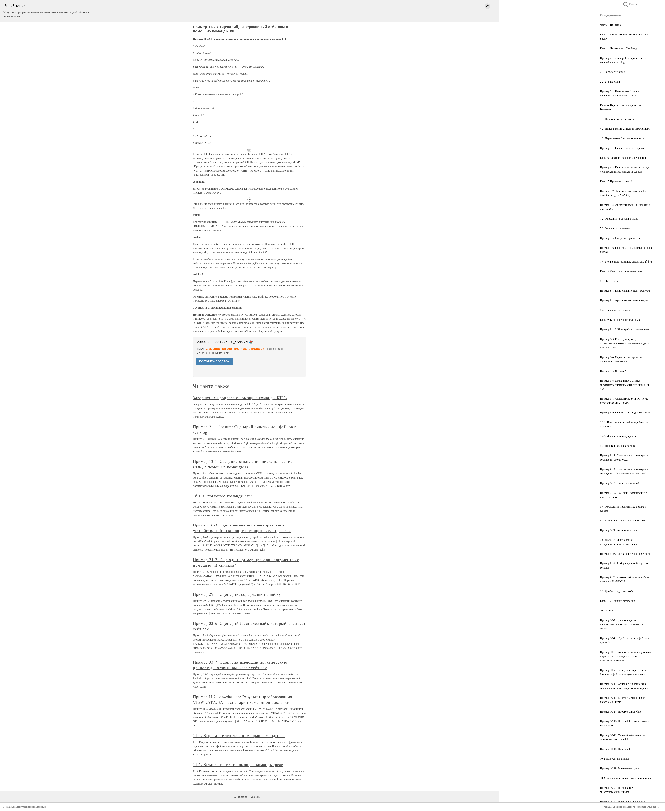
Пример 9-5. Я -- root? (613, 371)
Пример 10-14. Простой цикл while (620, 711)
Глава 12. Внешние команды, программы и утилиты (629, 807)
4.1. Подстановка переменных (618, 119)
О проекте (240, 796)
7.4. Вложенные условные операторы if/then (626, 261)
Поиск (629, 4)
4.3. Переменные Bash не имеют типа (622, 138)
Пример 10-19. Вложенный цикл (619, 768)
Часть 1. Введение (611, 24)
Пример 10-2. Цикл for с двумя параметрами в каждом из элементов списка (622, 624)
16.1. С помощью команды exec (223, 496)
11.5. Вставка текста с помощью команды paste (238, 764)
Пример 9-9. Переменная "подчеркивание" (625, 412)
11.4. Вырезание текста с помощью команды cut (239, 735)
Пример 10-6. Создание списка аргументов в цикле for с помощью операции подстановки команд (625, 656)
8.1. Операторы (609, 281)
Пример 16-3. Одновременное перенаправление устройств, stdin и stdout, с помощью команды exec (242, 527)
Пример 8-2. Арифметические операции (624, 300)
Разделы (255, 796)
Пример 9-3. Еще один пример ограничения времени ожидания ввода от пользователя (624, 343)
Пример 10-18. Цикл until (615, 749)
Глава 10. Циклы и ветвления (617, 600)
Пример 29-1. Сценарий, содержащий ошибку (237, 594)
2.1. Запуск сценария (612, 72)
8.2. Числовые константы (615, 310)
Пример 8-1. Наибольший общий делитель (625, 290)
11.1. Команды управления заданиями (26, 807)
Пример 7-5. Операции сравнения (620, 238)
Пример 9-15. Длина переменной (619, 483)
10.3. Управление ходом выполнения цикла (625, 778)
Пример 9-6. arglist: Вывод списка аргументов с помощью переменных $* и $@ (624, 385)
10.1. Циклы (607, 610)
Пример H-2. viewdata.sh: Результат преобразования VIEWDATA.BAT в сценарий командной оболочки (242, 699)
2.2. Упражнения (610, 81)
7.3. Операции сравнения (615, 228)
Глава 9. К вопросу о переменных (620, 319)
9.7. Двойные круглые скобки (617, 591)
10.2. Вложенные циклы (614, 758)
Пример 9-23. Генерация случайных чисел (625, 553)
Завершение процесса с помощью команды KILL (240, 397)
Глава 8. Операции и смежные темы (621, 271)
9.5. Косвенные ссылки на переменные (623, 520)
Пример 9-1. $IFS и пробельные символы (624, 329)
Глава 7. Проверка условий (616, 181)
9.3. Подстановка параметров (617, 445)
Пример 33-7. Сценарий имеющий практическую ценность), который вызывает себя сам (240, 664)
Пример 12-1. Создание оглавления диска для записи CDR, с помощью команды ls (244, 464)
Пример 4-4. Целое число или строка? (622, 148)
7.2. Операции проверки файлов (619, 218)
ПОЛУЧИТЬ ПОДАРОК (214, 361)
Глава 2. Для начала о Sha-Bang (618, 48)
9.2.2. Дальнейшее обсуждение (618, 436)
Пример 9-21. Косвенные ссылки (619, 530)
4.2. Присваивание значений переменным (625, 128)
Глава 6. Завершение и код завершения (623, 157)
